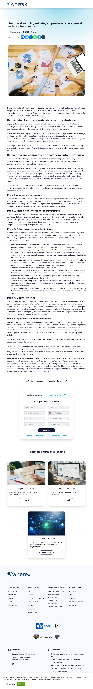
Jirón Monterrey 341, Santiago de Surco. (70, 665)
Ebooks (30, 595)
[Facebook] (23, 37)
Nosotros (31, 609)
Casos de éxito (33, 602)
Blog (29, 591)
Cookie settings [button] (9, 684)
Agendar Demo (33, 588)
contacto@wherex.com (19, 660)
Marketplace (12, 595)
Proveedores (32, 605)
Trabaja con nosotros (56, 606)
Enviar (46, 430)
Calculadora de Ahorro (36, 598)
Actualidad (72, 591)
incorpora (10, 349)
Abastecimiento (13, 588)
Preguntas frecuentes (56, 588)
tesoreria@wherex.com (27, 654)
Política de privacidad (56, 591)
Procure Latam (75, 588)
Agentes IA (11, 602)
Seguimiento (12, 591)
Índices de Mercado (76, 602)
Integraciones (12, 605)
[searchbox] (58, 424)
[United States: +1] (51, 413)
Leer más (26, 500)
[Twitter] (27, 37)
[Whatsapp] (35, 37)
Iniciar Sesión (33, 612)
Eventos (72, 598)
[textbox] (34, 424)
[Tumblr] (43, 37)
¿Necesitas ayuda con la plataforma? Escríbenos (46, 435)
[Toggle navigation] (81, 4)
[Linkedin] (31, 37)
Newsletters (73, 605)
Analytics (10, 598)
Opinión (71, 595)
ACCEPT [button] (20, 684)
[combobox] (34, 424)
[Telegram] (39, 37)
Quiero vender (57, 395)
